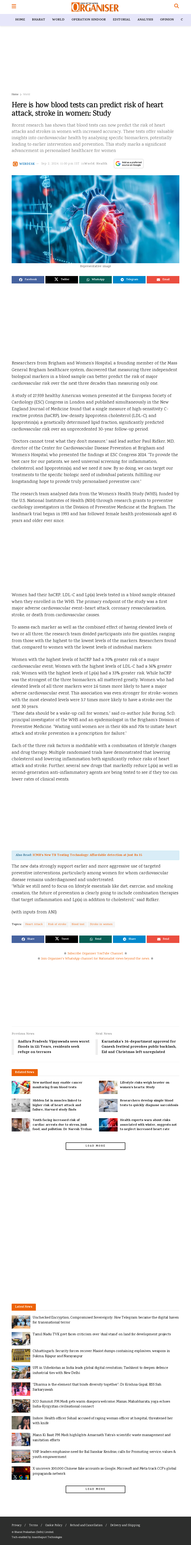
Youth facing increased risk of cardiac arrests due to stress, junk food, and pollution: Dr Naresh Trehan (62, 1125)
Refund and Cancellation (86, 1525)
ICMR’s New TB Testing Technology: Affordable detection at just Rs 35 (87, 855)
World (58, 20)
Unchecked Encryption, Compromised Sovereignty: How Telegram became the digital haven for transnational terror (106, 1320)
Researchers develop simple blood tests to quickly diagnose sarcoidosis (149, 1103)
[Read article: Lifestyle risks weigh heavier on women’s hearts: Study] (108, 1087)
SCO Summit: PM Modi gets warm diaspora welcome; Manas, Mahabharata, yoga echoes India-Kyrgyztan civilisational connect (101, 1404)
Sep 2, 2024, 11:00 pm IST (60, 164)
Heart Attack (34, 924)
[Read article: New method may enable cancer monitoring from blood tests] (21, 1087)
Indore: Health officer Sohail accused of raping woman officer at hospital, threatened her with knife (103, 1421)
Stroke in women (101, 924)
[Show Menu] (14, 7)
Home (20, 20)
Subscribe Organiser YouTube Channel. (95, 953)
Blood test (78, 924)
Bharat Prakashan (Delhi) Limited (33, 1532)
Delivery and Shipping (125, 1525)
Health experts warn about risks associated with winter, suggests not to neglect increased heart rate (148, 1125)
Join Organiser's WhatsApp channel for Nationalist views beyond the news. (95, 958)
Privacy (16, 1525)
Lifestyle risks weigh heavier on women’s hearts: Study (144, 1085)
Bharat (38, 20)
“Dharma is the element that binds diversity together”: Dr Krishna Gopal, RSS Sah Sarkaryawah (97, 1387)
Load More (95, 1146)
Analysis (145, 20)
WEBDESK (27, 164)
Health (101, 164)
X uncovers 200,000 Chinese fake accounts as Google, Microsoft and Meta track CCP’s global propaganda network (104, 1471)
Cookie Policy (53, 1525)
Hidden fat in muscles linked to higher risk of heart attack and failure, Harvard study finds (57, 1105)
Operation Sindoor (89, 20)
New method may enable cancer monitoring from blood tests (57, 1085)
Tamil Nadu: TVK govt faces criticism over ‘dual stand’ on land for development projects (102, 1334)
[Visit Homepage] (95, 7)
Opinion (167, 20)
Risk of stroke (57, 924)
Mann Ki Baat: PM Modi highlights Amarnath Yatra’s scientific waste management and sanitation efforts (102, 1438)
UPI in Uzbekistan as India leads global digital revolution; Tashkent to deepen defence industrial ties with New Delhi (100, 1370)
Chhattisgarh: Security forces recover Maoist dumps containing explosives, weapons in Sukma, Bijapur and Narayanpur (101, 1354)
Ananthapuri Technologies (47, 1537)
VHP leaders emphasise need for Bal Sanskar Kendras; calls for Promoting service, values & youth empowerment (104, 1454)
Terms (33, 1525)
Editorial (121, 20)
